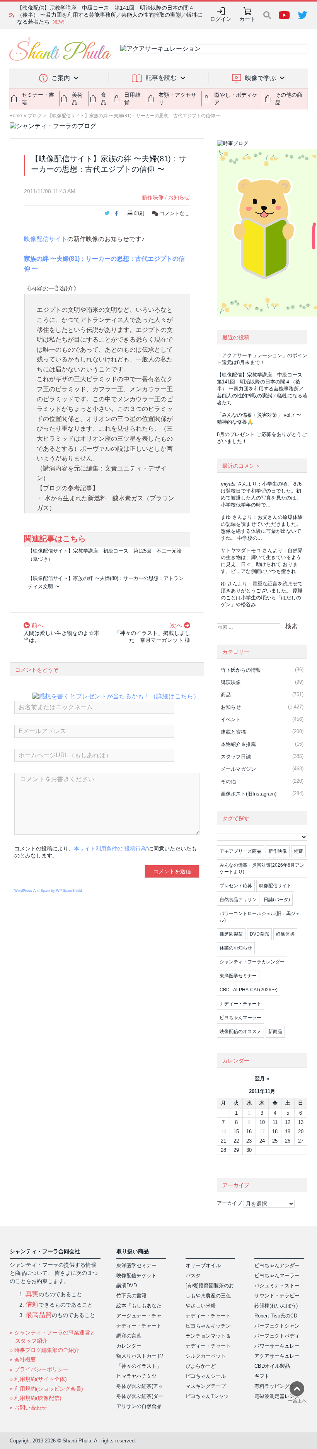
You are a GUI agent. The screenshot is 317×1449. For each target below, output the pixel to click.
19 (287, 1131)
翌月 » (262, 1078)
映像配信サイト (45, 239)
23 (249, 1141)
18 (275, 1131)
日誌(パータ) (277, 899)
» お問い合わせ (28, 1408)
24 (262, 1141)
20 (300, 1131)
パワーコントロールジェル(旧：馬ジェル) (260, 917)
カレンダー (128, 1346)
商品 (226, 695)
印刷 (139, 213)
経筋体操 (285, 934)
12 (287, 1122)
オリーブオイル (203, 1265)
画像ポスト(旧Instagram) (248, 794)
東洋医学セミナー (238, 976)
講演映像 (231, 682)
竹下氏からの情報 (241, 670)
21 (223, 1141)
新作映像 (153, 197)
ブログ (35, 115)
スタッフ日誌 (236, 757)
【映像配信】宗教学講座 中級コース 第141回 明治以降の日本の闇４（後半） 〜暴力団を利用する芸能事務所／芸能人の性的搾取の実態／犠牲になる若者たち (262, 388)
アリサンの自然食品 (139, 1406)
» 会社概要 (23, 1360)
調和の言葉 (128, 1336)
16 (249, 1131)
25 (275, 1141)
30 (249, 1150)
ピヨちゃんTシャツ (207, 1396)
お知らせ (179, 197)
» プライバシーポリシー (39, 1369)
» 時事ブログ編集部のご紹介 (44, 1350)
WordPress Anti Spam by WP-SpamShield (48, 891)
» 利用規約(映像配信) (35, 1398)
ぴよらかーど (201, 1366)
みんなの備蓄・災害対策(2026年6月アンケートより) (262, 868)
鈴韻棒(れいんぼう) (276, 1306)
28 (223, 1150)
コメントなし (174, 213)
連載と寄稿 (233, 732)
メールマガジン (238, 769)
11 (275, 1122)
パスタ (193, 1275)
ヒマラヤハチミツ (136, 1376)
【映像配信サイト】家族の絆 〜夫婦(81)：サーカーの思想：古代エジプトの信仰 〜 (134, 115)
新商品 (275, 1031)
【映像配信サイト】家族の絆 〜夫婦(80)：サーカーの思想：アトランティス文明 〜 (106, 582)
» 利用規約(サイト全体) (38, 1379)
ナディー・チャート (240, 1003)
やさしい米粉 (201, 1306)
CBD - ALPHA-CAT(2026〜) (249, 989)
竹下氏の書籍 (131, 1295)
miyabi (228, 484)
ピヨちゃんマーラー (240, 1017)
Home (15, 115)
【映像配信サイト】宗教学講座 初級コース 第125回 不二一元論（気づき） (105, 555)
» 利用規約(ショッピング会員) (46, 1389)
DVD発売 (259, 934)
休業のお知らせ (236, 948)
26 (287, 1141)
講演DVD (126, 1285)
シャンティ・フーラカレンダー (252, 962)
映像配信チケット (136, 1275)
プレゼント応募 (236, 885)
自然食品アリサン (238, 899)
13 (300, 1122)
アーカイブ (229, 1203)
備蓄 (298, 851)
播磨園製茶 (231, 934)
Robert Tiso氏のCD (275, 1316)
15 (236, 1131)
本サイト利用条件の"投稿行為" (111, 848)
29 (236, 1150)
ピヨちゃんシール (206, 1376)
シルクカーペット (206, 1356)
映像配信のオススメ (240, 1031)
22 (236, 1141)
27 (300, 1141)
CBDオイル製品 (272, 1366)
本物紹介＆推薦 (238, 744)
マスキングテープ (206, 1386)
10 (262, 1122)
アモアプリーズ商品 (240, 851)
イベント (231, 719)
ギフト (261, 1376)
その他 (228, 781)
